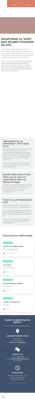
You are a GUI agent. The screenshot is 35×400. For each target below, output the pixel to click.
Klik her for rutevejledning (18, 342)
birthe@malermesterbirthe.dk (11, 190)
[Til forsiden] (17, 12)
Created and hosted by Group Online (17, 383)
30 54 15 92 (18, 188)
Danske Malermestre (24, 219)
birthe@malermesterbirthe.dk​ (20, 359)
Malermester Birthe (10, 166)
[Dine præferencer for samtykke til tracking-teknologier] (3, 397)
